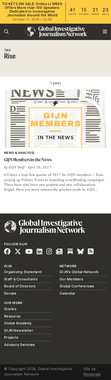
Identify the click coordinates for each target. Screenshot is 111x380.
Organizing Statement (23, 272)
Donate (10, 293)
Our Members (71, 279)
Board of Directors (20, 286)
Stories (10, 309)
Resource (12, 316)
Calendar (67, 293)
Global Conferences (77, 286)
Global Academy (18, 323)
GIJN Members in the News (27, 159)
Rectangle (92, 374)
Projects (11, 337)
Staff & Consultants (21, 279)
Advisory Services (19, 344)
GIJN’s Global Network (79, 272)
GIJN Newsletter (18, 330)
